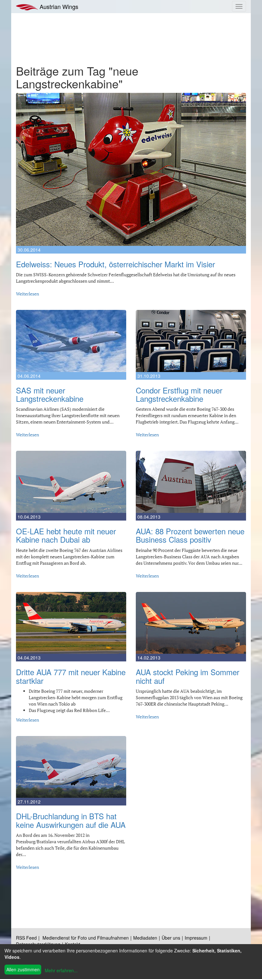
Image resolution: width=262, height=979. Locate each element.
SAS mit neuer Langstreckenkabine (49, 394)
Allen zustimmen (23, 969)
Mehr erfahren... (61, 970)
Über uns (171, 937)
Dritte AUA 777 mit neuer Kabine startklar (71, 676)
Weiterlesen (27, 294)
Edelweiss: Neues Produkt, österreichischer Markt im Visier (115, 264)
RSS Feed (26, 937)
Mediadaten (145, 937)
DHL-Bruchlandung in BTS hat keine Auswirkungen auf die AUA (71, 820)
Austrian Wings (58, 6)
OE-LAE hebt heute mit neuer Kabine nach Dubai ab (66, 535)
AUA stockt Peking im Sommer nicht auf (187, 676)
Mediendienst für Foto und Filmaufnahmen (85, 937)
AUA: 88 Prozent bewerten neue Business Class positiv (190, 535)
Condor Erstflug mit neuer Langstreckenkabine (179, 394)
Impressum (196, 937)
